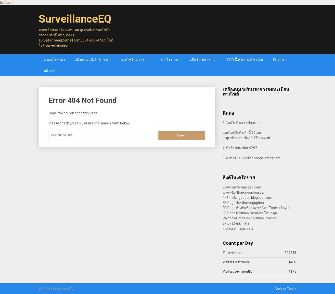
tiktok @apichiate (236, 223)
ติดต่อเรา (280, 60)
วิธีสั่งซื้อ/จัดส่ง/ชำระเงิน (244, 60)
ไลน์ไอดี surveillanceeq (243, 123)
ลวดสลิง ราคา (54, 60)
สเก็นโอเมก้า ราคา (203, 60)
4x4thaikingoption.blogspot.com (247, 198)
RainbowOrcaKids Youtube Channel (250, 218)
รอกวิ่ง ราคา (169, 60)
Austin (9, 2)
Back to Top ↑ (285, 289)
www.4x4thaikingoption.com (245, 192)
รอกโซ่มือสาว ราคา (136, 60)
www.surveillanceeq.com (242, 187)
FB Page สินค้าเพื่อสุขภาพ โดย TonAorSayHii (256, 208)
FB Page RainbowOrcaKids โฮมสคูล (250, 213)
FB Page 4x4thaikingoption (243, 203)
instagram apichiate (238, 228)
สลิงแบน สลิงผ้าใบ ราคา (93, 60)
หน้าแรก (50, 71)
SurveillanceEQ (75, 19)
